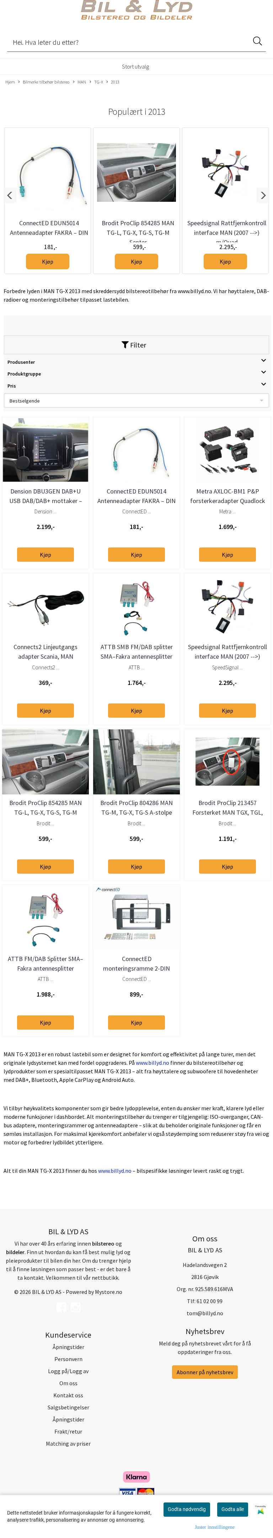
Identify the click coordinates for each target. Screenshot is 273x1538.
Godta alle (232, 1509)
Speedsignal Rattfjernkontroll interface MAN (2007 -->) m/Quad (226, 232)
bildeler (15, 1252)
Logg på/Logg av (68, 1371)
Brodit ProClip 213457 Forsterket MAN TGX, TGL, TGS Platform (227, 812)
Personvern (68, 1358)
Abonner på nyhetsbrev (205, 1372)
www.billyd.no (152, 1062)
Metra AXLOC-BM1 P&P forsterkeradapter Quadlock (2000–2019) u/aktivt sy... (227, 500)
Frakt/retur (68, 1431)
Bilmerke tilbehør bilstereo (46, 82)
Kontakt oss (68, 1395)
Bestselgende (25, 401)
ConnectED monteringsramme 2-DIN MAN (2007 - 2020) (136, 968)
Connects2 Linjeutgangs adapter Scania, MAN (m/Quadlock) (45, 656)
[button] (10, 195)
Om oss (68, 1383)
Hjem (10, 82)
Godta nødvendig (187, 1509)
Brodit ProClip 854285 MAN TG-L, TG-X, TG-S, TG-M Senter (138, 232)
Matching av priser (68, 1443)
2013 (115, 82)
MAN (81, 82)
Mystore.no (108, 1291)
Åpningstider (68, 1346)
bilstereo (103, 1243)
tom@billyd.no (205, 1313)
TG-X (98, 82)
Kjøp (47, 261)
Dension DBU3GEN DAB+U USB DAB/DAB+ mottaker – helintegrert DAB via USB (45, 500)
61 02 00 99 (210, 1301)
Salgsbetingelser (68, 1407)
